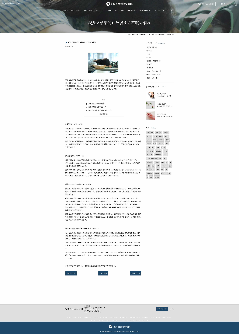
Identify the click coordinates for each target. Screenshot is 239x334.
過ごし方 (149, 136)
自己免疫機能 (158, 155)
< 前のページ (71, 273)
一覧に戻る (103, 273)
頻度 (152, 132)
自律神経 (150, 68)
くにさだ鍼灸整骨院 (152, 158)
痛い (154, 143)
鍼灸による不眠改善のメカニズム (100, 110)
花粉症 (148, 147)
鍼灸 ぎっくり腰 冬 (154, 71)
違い (165, 158)
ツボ (169, 173)
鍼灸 (148, 169)
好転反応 (149, 143)
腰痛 (158, 169)
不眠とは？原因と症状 (96, 103)
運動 (167, 143)
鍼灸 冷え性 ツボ (153, 74)
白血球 (165, 155)
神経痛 (148, 166)
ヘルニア (163, 173)
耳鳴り (149, 64)
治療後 (155, 136)
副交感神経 (149, 162)
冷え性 (149, 57)
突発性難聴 (158, 151)
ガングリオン (150, 151)
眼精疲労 (157, 173)
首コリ (166, 136)
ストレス (149, 140)
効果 (158, 166)
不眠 (148, 54)
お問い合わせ (224, 4)
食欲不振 (161, 140)
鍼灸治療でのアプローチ (97, 107)
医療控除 (166, 132)
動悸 (158, 147)
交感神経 (157, 162)
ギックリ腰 (149, 155)
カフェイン (164, 166)
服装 (157, 132)
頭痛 (162, 169)
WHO (162, 162)
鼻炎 (153, 147)
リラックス (161, 143)
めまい (149, 51)
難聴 (151, 177)
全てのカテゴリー (153, 47)
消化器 (165, 151)
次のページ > (135, 273)
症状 (160, 158)
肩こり (153, 169)
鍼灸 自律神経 (152, 78)
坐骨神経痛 (149, 173)
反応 (153, 166)
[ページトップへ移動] (172, 309)
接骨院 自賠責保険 (153, 61)
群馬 (170, 166)
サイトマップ (143, 321)
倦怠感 (163, 147)
